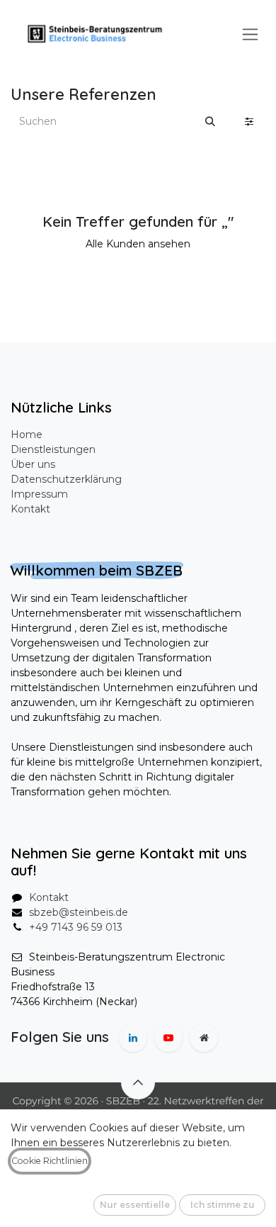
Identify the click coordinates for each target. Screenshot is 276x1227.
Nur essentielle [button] (135, 1204)
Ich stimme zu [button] (222, 1204)
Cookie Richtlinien (49, 1160)
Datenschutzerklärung (66, 479)
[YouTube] (168, 1038)
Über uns (33, 464)
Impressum (39, 494)
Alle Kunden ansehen (138, 243)
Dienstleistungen (53, 449)
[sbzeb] (204, 1038)
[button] (138, 1082)
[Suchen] (210, 121)
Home (26, 434)
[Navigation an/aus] (250, 34)
